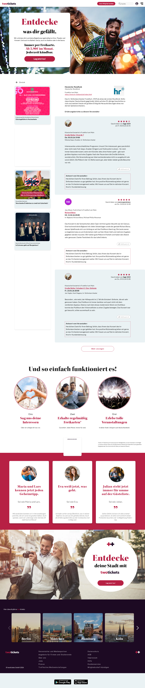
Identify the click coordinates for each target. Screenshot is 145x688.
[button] (120, 4)
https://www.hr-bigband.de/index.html (78, 94)
